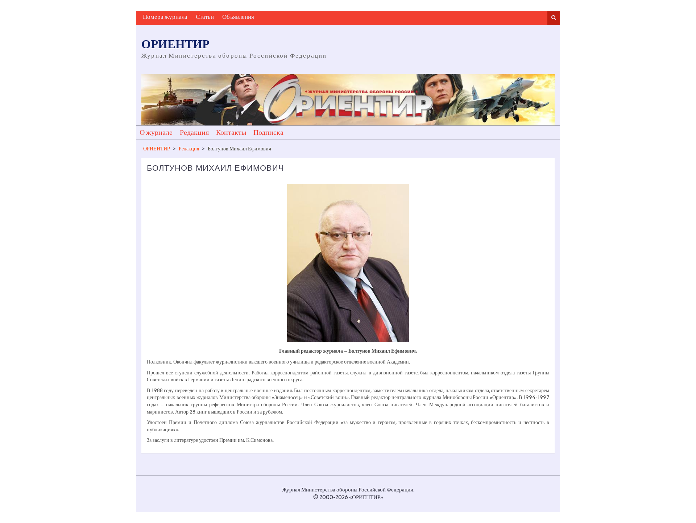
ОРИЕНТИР (175, 45)
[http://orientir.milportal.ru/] (348, 100)
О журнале (156, 132)
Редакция (194, 132)
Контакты (231, 132)
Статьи (205, 17)
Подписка (268, 132)
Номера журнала (165, 17)
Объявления (238, 17)
